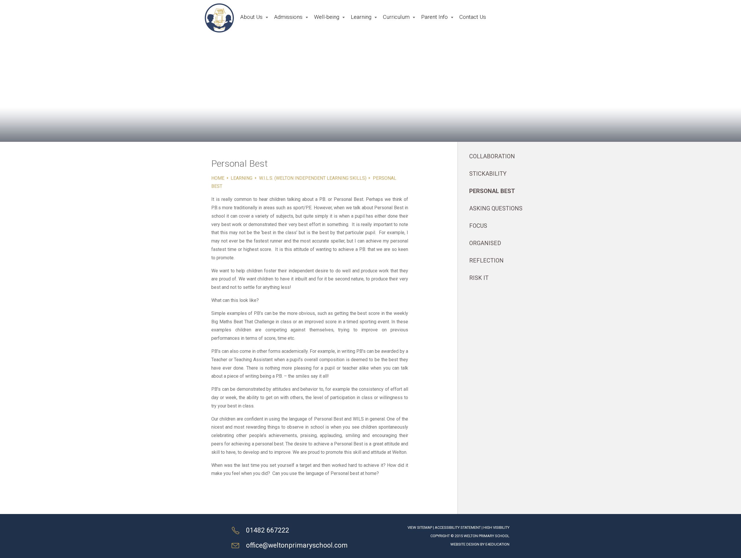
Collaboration (492, 156)
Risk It (479, 277)
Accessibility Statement (458, 527)
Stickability (488, 173)
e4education (497, 544)
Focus (478, 225)
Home (217, 178)
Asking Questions (495, 208)
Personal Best (492, 191)
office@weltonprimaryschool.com (297, 545)
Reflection (486, 260)
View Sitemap (420, 527)
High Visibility (496, 527)
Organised (485, 243)
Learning (241, 178)
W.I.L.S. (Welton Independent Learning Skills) (312, 178)
